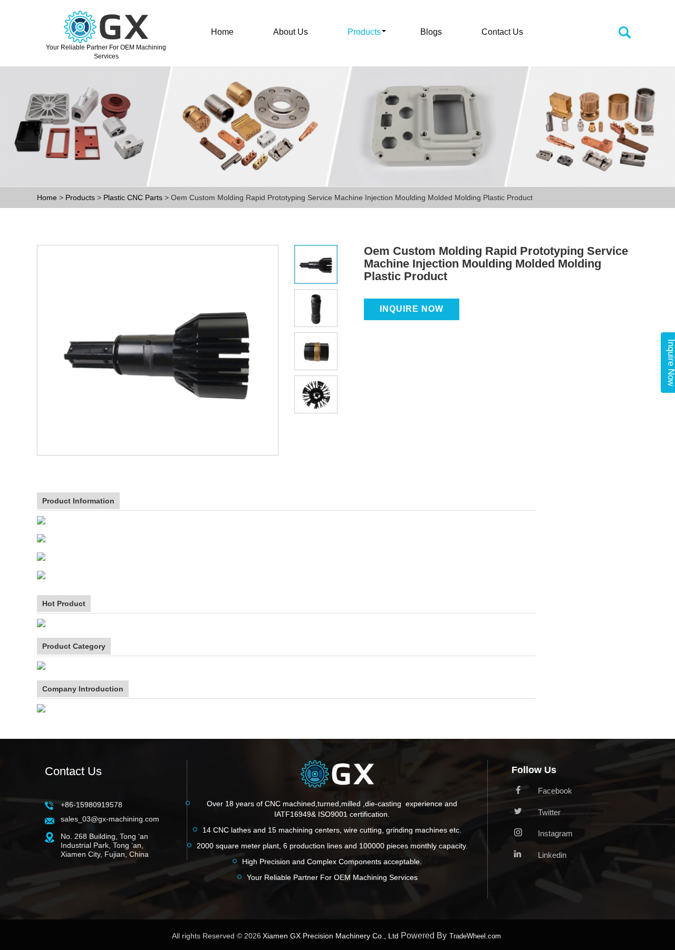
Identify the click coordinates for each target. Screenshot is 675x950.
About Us (290, 31)
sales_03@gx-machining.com (110, 819)
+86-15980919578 (91, 804)
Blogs (431, 31)
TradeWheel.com (475, 936)
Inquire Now (411, 308)
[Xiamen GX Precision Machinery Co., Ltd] (337, 777)
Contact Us (502, 31)
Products (364, 31)
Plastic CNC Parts (134, 197)
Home (222, 31)
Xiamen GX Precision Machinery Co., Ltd (331, 936)
